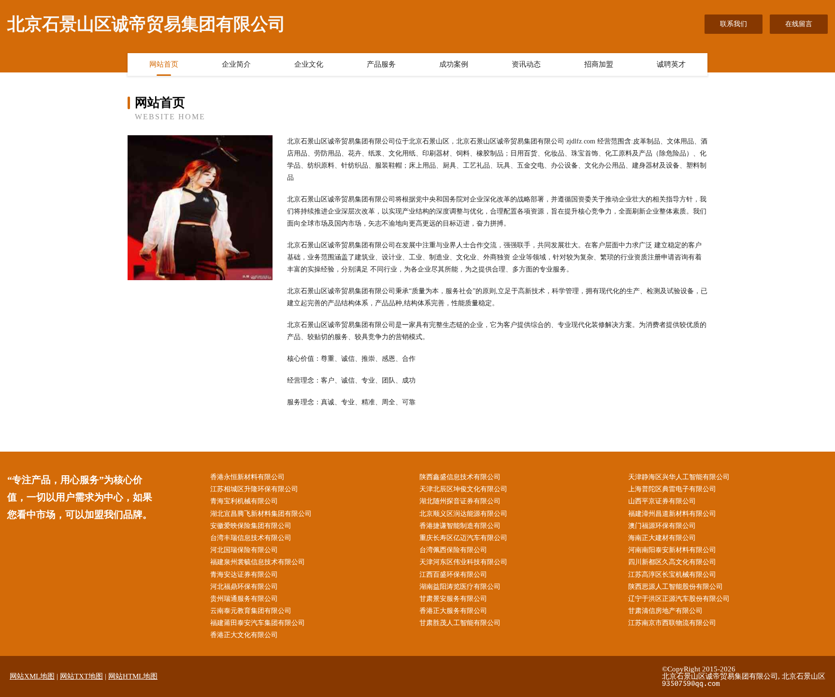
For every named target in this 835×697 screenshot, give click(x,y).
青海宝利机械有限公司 (244, 501)
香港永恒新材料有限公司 (247, 477)
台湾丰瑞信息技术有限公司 (250, 537)
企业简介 (236, 64)
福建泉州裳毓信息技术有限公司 (257, 562)
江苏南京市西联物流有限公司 (672, 622)
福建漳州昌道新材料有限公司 (672, 513)
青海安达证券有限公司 (244, 574)
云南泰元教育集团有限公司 (250, 610)
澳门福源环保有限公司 (662, 525)
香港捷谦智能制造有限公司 (460, 525)
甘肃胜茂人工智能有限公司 (460, 622)
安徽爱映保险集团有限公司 (250, 525)
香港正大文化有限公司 (244, 635)
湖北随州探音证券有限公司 (460, 501)
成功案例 (453, 64)
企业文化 (308, 64)
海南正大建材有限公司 (662, 537)
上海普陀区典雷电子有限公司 (672, 489)
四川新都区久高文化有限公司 (672, 562)
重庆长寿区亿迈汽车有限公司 (463, 537)
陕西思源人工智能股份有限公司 (675, 586)
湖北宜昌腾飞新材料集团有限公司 (261, 513)
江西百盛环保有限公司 (453, 574)
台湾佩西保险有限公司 (453, 550)
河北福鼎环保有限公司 (244, 586)
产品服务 (381, 64)
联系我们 (733, 24)
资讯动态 (526, 64)
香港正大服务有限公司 (453, 610)
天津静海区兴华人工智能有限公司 (679, 477)
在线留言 (798, 24)
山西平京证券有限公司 (662, 501)
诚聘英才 (671, 64)
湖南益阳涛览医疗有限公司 (460, 586)
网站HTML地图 (133, 676)
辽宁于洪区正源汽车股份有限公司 (679, 598)
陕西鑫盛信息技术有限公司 (460, 477)
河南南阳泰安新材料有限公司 (672, 550)
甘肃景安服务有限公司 (453, 598)
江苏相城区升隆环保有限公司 (254, 489)
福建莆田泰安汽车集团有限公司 (257, 622)
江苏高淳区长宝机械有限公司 (672, 574)
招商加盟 (598, 64)
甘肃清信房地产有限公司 (665, 610)
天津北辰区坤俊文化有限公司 (463, 489)
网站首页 (163, 64)
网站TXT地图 (81, 676)
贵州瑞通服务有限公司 (244, 598)
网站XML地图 (32, 676)
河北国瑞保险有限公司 (244, 550)
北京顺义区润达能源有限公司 (463, 513)
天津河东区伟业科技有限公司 (463, 562)
